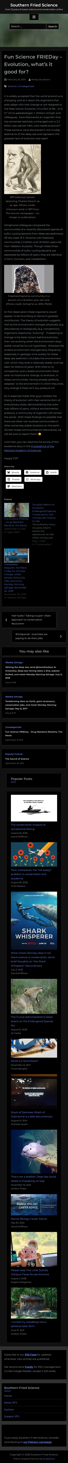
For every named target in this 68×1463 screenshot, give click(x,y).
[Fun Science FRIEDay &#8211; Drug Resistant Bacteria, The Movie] (16, 510)
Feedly (29, 1366)
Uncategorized (26, 86)
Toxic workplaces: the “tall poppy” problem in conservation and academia (31, 874)
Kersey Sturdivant (40, 79)
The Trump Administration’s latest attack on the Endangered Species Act (32, 1021)
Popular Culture (14, 754)
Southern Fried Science (34, 5)
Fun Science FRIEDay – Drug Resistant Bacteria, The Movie (16, 522)
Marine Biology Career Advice (29, 1218)
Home (8, 1395)
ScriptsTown (49, 1459)
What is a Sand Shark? (25, 1060)
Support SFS (11, 1416)
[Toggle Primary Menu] (34, 17)
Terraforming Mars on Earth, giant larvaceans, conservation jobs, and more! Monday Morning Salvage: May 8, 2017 (30, 705)
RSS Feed (30, 1354)
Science (12, 86)
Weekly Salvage (14, 662)
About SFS (10, 1402)
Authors (9, 1409)
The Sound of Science (17, 759)
